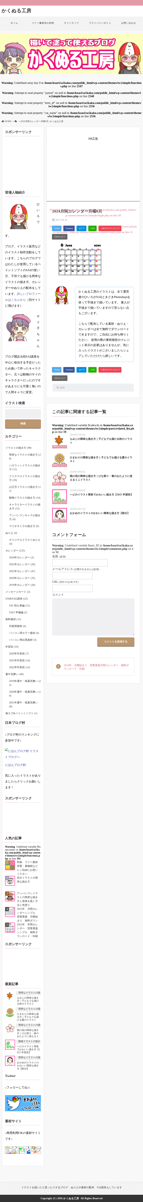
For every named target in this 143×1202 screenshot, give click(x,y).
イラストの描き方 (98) (18, 447)
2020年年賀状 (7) (19, 653)
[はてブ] (81, 228)
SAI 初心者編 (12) (19, 605)
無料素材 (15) (13, 619)
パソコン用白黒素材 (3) (22, 639)
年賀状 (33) (11, 646)
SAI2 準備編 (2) (18, 612)
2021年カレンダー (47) (22, 571)
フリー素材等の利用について (43, 26)
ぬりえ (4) (11, 533)
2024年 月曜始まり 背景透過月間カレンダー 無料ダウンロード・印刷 (96, 667)
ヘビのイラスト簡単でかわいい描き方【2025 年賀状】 (101, 494)
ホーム (14, 23)
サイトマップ (71, 23)
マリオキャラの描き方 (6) (24, 526)
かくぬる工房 (16, 10)
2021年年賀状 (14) (19, 660)
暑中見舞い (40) (14, 674)
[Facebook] (69, 228)
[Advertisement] (95, 167)
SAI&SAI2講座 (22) (16, 598)
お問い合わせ (128, 23)
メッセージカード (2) (17, 591)
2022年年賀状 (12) (19, 667)
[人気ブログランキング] (110, 228)
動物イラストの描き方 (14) (24, 497)
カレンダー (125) (15, 550)
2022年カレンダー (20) (22, 564)
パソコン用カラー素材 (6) (24, 633)
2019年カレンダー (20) (22, 585)
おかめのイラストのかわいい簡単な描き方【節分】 (100, 513)
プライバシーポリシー (100, 26)
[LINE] (92, 228)
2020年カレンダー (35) (22, 578)
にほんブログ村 (15, 765)
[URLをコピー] (60, 237)
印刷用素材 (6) (17, 626)
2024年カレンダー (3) (21, 557)
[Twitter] (57, 228)
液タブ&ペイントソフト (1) (21, 713)
